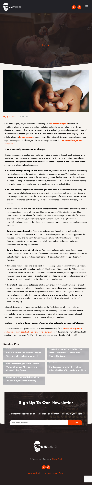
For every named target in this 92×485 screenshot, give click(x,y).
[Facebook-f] (74, 7)
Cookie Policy (46, 473)
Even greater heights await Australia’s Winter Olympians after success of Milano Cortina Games (23, 367)
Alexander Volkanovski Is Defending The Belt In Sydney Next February (22, 379)
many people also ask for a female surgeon (34, 331)
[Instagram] (79, 7)
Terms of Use (58, 473)
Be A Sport (9, 348)
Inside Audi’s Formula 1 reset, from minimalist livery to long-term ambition (67, 368)
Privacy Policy (33, 473)
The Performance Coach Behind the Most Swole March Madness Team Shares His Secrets (65, 352)
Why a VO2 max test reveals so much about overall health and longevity (23, 354)
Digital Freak (57, 459)
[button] (87, 6)
